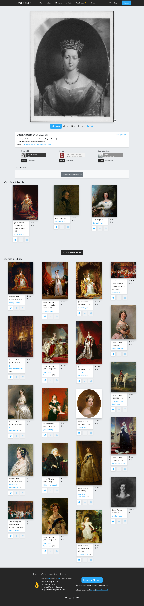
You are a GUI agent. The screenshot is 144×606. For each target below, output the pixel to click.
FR (10, 371)
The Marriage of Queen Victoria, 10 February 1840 (15, 524)
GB (90, 554)
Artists (49, 3)
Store (93, 3)
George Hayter (122, 135)
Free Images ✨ (81, 3)
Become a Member (92, 580)
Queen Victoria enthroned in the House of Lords (19, 225)
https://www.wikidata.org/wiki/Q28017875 (36, 144)
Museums (58, 3)
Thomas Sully (82, 427)
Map (41, 3)
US (19, 431)
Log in (116, 3)
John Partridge (48, 430)
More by (72, 252)
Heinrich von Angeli (50, 485)
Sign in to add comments (72, 174)
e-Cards (69, 3)
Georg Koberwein (118, 348)
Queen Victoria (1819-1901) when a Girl (84, 548)
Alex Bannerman (60, 218)
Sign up (126, 3)
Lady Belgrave (98, 220)
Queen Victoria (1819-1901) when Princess (49, 305)
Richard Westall (83, 554)
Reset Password (102, 590)
